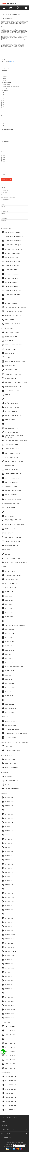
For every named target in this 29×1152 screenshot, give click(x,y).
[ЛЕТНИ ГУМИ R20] (8, 1057)
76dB (4, 174)
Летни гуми (4, 218)
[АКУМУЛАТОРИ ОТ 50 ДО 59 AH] (12, 238)
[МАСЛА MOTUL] (7, 651)
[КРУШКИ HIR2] (7, 928)
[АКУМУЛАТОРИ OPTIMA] (10, 288)
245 (3, 98)
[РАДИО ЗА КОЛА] (8, 530)
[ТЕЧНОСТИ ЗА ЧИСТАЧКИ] (10, 751)
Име (3, 61)
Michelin (4, 78)
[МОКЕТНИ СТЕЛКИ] (8, 764)
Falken (4, 74)
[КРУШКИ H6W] (7, 853)
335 (3, 113)
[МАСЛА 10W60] (7, 601)
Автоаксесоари (5, 192)
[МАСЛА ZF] (6, 693)
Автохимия (4, 201)
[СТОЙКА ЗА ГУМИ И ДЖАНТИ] (11, 475)
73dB (4, 168)
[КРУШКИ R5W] (7, 965)
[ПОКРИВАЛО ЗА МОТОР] (10, 479)
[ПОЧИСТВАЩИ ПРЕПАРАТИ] (11, 538)
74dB (4, 170)
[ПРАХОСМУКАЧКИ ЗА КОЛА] (11, 388)
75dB (4, 172)
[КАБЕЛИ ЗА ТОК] (7, 321)
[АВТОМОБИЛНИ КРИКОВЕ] (10, 450)
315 (3, 112)
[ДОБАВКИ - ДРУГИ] (8, 739)
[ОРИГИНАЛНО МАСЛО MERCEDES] (13, 626)
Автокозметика (5, 199)
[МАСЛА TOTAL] (7, 664)
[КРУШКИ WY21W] (8, 1019)
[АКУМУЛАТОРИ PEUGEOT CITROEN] (13, 300)
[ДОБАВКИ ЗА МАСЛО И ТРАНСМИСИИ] (14, 735)
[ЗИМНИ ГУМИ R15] (8, 1086)
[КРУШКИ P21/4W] (8, 944)
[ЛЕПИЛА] (5, 555)
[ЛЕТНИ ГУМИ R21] (8, 1061)
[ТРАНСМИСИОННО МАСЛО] (11, 576)
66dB (4, 155)
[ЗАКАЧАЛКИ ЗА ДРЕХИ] (9, 458)
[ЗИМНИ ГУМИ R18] (8, 1098)
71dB (4, 165)
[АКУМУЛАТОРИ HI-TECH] (10, 267)
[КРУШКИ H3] (6, 844)
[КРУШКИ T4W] (7, 982)
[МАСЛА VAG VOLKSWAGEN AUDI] (12, 668)
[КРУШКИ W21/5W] (8, 1011)
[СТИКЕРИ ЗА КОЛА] (8, 367)
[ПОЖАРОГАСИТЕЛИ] (9, 338)
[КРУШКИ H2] (6, 840)
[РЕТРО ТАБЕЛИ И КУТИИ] (10, 454)
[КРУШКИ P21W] (7, 940)
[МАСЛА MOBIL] (7, 647)
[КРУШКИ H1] (6, 836)
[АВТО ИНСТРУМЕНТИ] (9, 446)
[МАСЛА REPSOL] (8, 659)
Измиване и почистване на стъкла (9, 208)
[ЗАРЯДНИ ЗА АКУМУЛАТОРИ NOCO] (13, 308)
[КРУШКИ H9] (6, 869)
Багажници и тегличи (6, 194)
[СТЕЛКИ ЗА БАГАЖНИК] (9, 769)
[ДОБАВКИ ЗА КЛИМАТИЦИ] (10, 730)
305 (3, 110)
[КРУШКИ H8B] (7, 865)
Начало (2, 14)
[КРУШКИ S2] (6, 977)
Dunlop (4, 72)
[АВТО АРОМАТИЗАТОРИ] (10, 334)
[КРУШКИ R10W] (7, 969)
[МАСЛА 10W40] (7, 597)
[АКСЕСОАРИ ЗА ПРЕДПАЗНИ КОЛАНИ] (14, 442)
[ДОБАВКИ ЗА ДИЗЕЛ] (9, 726)
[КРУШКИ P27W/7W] (8, 952)
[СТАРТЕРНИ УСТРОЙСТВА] (11, 317)
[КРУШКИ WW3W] (7, 994)
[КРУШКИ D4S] (7, 832)
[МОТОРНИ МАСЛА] (8, 572)
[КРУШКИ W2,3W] (7, 990)
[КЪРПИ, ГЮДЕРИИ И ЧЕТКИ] (11, 417)
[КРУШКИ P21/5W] (8, 948)
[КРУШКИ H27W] (7, 903)
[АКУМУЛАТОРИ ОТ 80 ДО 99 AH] (12, 250)
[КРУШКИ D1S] (7, 807)
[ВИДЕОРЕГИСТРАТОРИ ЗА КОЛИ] (12, 526)
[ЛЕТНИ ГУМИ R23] (8, 1069)
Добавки (3, 206)
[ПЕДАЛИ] (5, 396)
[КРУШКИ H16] (7, 894)
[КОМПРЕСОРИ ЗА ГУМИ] (10, 408)
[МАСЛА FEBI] (6, 680)
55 (3, 127)
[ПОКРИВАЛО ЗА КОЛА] (9, 483)
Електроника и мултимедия (8, 197)
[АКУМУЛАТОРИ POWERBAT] (11, 292)
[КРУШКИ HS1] (7, 932)
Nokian (4, 80)
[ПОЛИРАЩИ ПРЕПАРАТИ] (10, 547)
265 (3, 102)
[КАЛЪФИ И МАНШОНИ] (9, 471)
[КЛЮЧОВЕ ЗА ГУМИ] (9, 413)
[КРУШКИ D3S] (7, 824)
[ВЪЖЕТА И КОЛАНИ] (9, 400)
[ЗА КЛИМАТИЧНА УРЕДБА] (10, 542)
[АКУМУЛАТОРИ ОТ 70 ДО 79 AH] (12, 246)
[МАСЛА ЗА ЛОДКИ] (8, 589)
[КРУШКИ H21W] (7, 898)
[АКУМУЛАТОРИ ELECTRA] (10, 263)
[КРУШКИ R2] (6, 961)
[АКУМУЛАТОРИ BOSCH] (10, 275)
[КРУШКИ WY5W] (7, 1015)
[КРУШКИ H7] (6, 857)
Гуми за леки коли (7, 84)
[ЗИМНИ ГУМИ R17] (8, 1094)
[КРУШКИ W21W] (7, 1007)
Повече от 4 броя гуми (8, 68)
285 (3, 106)
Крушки (3, 215)
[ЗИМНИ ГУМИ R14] (8, 1082)
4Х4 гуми (5, 88)
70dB (4, 163)
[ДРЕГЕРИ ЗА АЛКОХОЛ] (9, 433)
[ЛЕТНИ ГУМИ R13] (8, 1027)
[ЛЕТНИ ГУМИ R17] (8, 1044)
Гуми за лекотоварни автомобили (11, 86)
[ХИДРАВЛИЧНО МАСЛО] (10, 580)
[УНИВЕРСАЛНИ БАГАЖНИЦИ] (11, 500)
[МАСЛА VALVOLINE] (8, 709)
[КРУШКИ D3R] (7, 819)
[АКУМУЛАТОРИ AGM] (9, 304)
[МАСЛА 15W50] (7, 614)
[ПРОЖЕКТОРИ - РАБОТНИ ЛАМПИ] (13, 462)
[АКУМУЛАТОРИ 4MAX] (9, 279)
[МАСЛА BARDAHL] (8, 630)
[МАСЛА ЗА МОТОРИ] (9, 585)
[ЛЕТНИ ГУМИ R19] (8, 1052)
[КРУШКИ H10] (7, 873)
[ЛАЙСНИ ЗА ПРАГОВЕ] (9, 404)
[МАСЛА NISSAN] (7, 684)
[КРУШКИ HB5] (7, 919)
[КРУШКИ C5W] (7, 799)
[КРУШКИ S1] (6, 973)
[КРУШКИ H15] (7, 890)
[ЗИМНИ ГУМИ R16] (8, 1090)
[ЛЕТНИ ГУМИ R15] (8, 1036)
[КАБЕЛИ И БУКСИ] (8, 513)
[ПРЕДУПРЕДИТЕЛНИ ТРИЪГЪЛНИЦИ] (14, 383)
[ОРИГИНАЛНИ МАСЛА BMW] (11, 622)
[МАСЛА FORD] (7, 697)
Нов (12, 61)
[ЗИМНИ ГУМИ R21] (8, 1111)
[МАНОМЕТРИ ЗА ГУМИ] (9, 429)
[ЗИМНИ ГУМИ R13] (8, 1078)
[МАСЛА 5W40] (7, 605)
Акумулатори (4, 190)
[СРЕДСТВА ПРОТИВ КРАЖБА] (11, 375)
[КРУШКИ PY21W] (7, 957)
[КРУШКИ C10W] (7, 803)
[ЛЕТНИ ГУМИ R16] (8, 1040)
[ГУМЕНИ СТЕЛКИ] (8, 760)
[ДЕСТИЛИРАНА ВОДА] (9, 782)
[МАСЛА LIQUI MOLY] (8, 713)
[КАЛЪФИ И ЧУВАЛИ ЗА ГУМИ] (11, 425)
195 (3, 92)
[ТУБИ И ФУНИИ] (7, 342)
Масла (2, 204)
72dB (4, 167)
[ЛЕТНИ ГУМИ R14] (8, 1032)
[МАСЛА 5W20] (7, 618)
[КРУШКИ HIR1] (7, 923)
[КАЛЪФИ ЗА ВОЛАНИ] (9, 379)
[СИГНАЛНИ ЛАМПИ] (8, 350)
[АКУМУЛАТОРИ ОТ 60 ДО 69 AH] (12, 242)
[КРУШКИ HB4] (7, 911)
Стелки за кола (5, 211)
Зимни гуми (8, 14)
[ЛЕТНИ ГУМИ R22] (8, 1065)
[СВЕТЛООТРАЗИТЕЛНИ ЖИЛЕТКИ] (13, 363)
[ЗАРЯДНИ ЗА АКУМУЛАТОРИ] (11, 313)
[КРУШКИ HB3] (7, 907)
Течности (3, 213)
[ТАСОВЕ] (5, 359)
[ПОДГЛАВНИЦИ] (7, 354)
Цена (7, 61)
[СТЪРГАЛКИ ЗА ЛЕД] (9, 371)
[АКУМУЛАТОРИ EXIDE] (9, 283)
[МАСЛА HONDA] (7, 701)
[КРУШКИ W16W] (7, 1002)
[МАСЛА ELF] (6, 639)
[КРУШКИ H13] (7, 886)
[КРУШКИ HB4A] (7, 915)
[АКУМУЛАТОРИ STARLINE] (10, 296)
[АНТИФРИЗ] (6, 777)
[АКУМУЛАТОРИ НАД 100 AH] (11, 254)
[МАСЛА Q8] (6, 655)
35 (3, 119)
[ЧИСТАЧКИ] (6, 747)
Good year (5, 76)
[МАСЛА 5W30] (7, 610)
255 (3, 100)
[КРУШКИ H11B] (7, 882)
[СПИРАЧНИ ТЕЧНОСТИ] (10, 790)
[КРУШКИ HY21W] (8, 936)
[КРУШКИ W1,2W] (7, 986)
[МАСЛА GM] (6, 676)
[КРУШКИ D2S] (7, 815)
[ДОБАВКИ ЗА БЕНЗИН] (9, 722)
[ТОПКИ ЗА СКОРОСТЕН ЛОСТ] (11, 346)
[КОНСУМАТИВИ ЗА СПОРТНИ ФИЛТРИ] (14, 563)
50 (3, 125)
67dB (4, 157)
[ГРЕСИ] (5, 786)
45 (3, 123)
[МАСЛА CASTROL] (8, 634)
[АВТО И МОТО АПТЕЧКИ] (10, 392)
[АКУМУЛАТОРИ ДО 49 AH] (10, 234)
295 (3, 108)
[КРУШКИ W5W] (7, 998)
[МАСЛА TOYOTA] (8, 689)
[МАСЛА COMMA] (7, 705)
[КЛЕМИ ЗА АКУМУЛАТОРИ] (10, 325)
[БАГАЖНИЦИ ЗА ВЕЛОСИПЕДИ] (12, 492)
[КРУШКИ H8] (6, 861)
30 (3, 117)
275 (3, 104)
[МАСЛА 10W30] (7, 593)
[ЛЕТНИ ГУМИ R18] (8, 1048)
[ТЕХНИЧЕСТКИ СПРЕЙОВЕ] (11, 559)
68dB (4, 159)
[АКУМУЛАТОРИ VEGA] (9, 258)
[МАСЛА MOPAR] (7, 672)
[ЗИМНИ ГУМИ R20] (8, 1107)
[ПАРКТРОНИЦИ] (7, 517)
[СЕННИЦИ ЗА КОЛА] (9, 467)
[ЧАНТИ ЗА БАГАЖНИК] (9, 496)
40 (3, 121)
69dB (4, 161)
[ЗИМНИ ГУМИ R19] (8, 1103)
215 (3, 94)
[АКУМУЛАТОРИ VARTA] (9, 271)
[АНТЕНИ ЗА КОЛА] (8, 509)
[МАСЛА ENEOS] (7, 643)
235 (3, 96)
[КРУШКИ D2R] (7, 811)
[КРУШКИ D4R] (7, 828)
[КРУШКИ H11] (7, 878)
